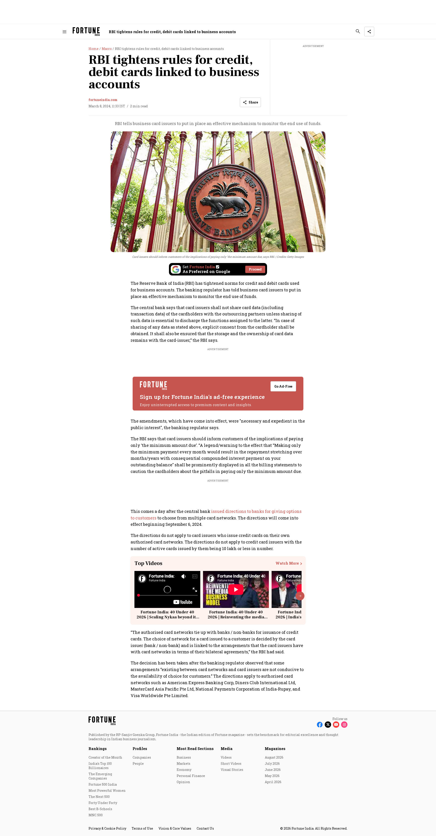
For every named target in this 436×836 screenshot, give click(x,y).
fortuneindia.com (103, 100)
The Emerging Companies (100, 776)
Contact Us (205, 828)
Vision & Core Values (175, 828)
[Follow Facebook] (320, 724)
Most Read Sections (195, 748)
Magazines (275, 748)
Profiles (140, 748)
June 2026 (273, 769)
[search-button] (358, 31)
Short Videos (231, 763)
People (138, 763)
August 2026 (274, 757)
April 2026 (273, 782)
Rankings (98, 748)
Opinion (183, 782)
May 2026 (272, 776)
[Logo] (86, 31)
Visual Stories (232, 769)
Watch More (287, 563)
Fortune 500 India (103, 784)
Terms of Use (142, 828)
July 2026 (272, 763)
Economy (184, 769)
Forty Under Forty (103, 803)
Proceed (255, 269)
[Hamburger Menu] (64, 31)
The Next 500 (99, 796)
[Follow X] (328, 724)
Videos (226, 757)
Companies (142, 757)
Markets (183, 763)
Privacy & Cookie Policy (107, 828)
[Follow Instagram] (344, 724)
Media (227, 748)
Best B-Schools (100, 809)
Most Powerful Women (107, 790)
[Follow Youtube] (336, 724)
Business (184, 757)
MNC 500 (96, 815)
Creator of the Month (105, 757)
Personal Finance (191, 776)
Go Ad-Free (283, 386)
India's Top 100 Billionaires (100, 765)
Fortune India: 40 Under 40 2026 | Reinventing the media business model (236, 617)
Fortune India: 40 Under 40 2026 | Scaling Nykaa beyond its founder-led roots (167, 617)
